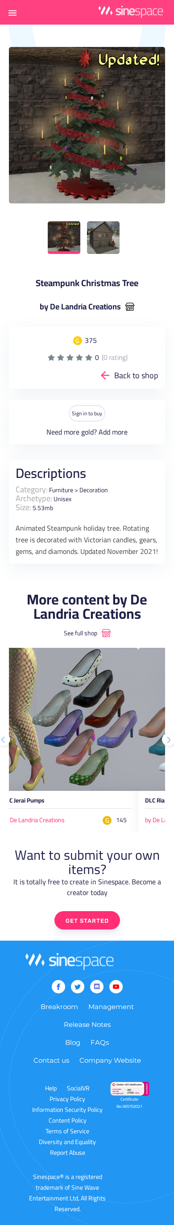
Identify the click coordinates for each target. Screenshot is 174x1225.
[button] (12, 12)
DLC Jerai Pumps (23, 802)
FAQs (100, 1042)
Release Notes (87, 1024)
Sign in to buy (87, 413)
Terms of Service (67, 1131)
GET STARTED (87, 920)
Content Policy (68, 1120)
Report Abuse (67, 1152)
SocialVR (78, 1088)
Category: (32, 489)
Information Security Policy (67, 1109)
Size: (23, 507)
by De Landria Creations (80, 307)
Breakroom (59, 1006)
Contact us (51, 1060)
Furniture (61, 490)
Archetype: (34, 498)
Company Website (110, 1060)
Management (111, 1006)
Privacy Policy (67, 1099)
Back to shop (136, 375)
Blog (72, 1042)
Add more (113, 432)
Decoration (93, 490)
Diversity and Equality (67, 1142)
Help (51, 1088)
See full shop (80, 633)
